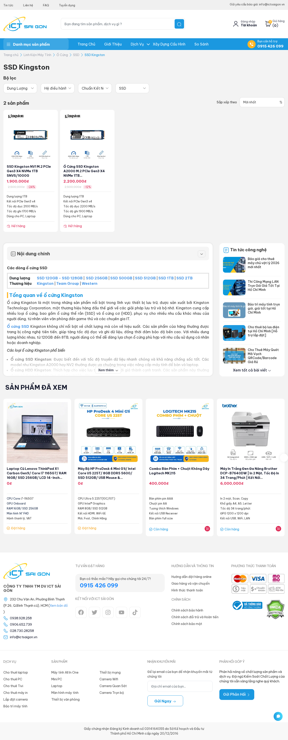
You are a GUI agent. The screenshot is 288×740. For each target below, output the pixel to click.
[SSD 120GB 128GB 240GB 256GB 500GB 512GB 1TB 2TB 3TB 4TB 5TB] (132, 88)
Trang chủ (86, 44)
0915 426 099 (270, 46)
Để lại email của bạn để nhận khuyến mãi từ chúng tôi (179, 674)
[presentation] (284, 458)
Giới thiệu (113, 44)
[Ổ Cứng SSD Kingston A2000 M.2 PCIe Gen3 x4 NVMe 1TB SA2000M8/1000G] (87, 136)
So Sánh (201, 44)
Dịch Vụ (137, 44)
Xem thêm (106, 370)
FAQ (46, 5)
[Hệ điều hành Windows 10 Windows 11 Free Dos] (57, 88)
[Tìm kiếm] (179, 24)
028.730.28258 (22, 631)
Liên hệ (28, 5)
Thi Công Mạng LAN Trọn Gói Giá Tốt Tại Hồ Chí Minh (264, 286)
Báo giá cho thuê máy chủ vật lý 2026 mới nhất (263, 263)
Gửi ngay (163, 701)
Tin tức (8, 5)
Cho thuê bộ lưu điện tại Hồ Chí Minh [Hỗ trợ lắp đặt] (263, 331)
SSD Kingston (95, 55)
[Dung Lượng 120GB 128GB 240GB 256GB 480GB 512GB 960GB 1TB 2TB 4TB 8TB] (20, 88)
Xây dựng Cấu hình (169, 44)
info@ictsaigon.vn (23, 637)
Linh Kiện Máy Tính (37, 55)
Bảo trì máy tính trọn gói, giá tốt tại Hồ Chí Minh (264, 308)
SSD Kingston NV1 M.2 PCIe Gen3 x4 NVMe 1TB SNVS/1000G (29, 171)
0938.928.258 (21, 618)
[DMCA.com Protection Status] (275, 609)
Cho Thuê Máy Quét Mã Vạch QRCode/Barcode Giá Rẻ (263, 356)
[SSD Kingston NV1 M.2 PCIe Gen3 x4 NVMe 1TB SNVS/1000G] (30, 136)
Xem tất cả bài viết (250, 370)
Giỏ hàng (278, 21)
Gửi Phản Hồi (235, 694)
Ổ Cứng (62, 55)
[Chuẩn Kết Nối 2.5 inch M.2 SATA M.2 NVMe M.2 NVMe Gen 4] (95, 88)
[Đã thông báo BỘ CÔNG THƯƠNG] (246, 609)
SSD (76, 55)
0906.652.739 (21, 624)
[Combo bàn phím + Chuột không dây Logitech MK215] (179, 432)
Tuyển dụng (67, 5)
